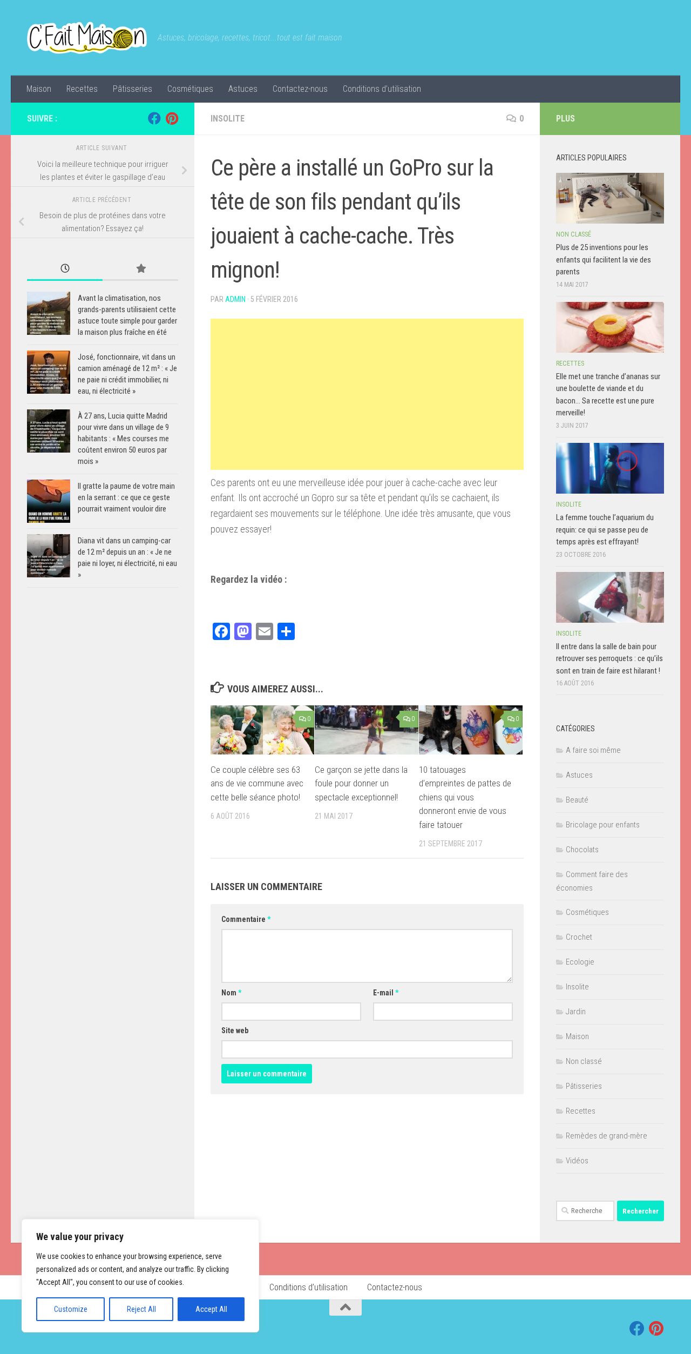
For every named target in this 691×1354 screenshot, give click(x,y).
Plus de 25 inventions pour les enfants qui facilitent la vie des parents (603, 259)
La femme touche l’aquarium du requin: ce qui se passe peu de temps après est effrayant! (605, 530)
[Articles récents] (65, 269)
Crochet (579, 937)
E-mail (385, 992)
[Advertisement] (367, 394)
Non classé (573, 234)
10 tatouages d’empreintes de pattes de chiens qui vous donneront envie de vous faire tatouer (465, 797)
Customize (70, 1309)
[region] (140, 1275)
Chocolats (582, 849)
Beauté (577, 800)
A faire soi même (593, 750)
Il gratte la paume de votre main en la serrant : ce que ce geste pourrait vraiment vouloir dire (126, 497)
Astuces (243, 89)
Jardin (576, 1011)
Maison (38, 89)
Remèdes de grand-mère (606, 1136)
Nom (231, 992)
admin (235, 299)
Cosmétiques (190, 89)
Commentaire (245, 919)
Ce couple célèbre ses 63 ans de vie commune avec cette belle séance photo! (257, 783)
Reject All (141, 1309)
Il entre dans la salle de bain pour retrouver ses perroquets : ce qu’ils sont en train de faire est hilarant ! (609, 659)
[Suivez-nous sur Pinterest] (171, 118)
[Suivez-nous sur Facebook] (154, 118)
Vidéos (577, 1161)
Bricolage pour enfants (603, 825)
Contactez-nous (300, 89)
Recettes (82, 89)
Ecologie (580, 962)
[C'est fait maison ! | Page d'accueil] (87, 38)
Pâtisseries (132, 89)
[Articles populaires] (140, 269)
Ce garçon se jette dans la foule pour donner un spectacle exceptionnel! (361, 783)
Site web (234, 1030)
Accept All (211, 1309)
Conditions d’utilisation (382, 89)
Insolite (228, 118)
